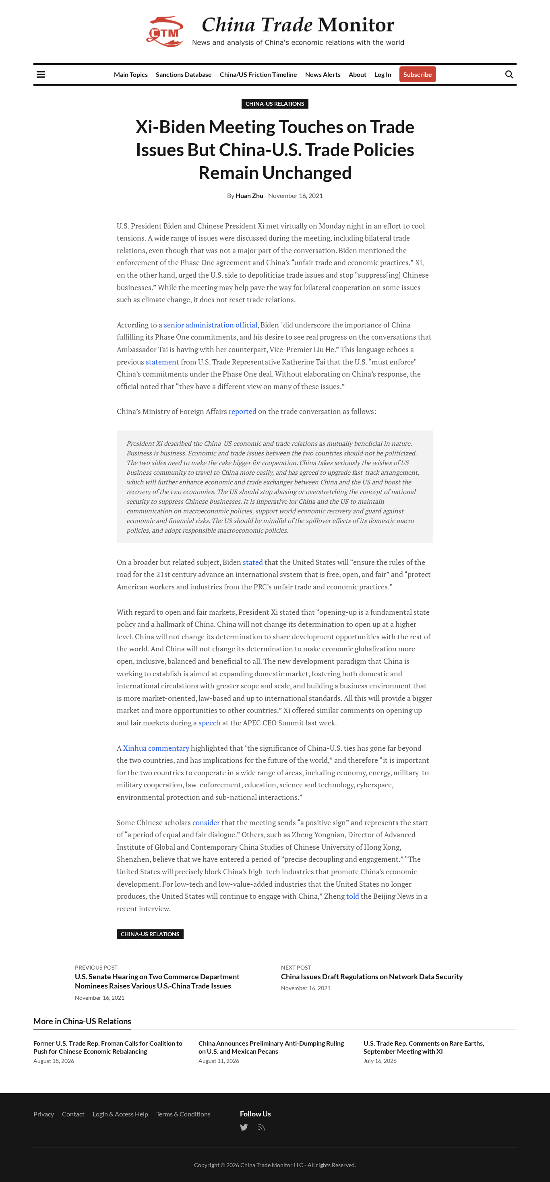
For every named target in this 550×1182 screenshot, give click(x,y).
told (352, 896)
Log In (382, 74)
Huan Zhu (249, 195)
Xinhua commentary (156, 748)
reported (242, 411)
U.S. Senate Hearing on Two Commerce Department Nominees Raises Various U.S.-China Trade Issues (157, 981)
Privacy (43, 1114)
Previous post (96, 967)
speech (209, 722)
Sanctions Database (184, 74)
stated (253, 562)
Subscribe (417, 74)
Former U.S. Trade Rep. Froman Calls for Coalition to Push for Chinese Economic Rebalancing (107, 1047)
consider (206, 822)
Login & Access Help (120, 1114)
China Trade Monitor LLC (271, 1164)
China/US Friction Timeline (258, 74)
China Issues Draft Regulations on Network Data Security (372, 976)
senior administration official (210, 324)
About (357, 74)
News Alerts (323, 74)
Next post (296, 967)
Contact (73, 1114)
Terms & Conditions (183, 1114)
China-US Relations (275, 103)
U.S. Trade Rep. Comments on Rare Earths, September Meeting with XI (424, 1047)
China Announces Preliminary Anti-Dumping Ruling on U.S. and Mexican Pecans (271, 1047)
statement (162, 362)
